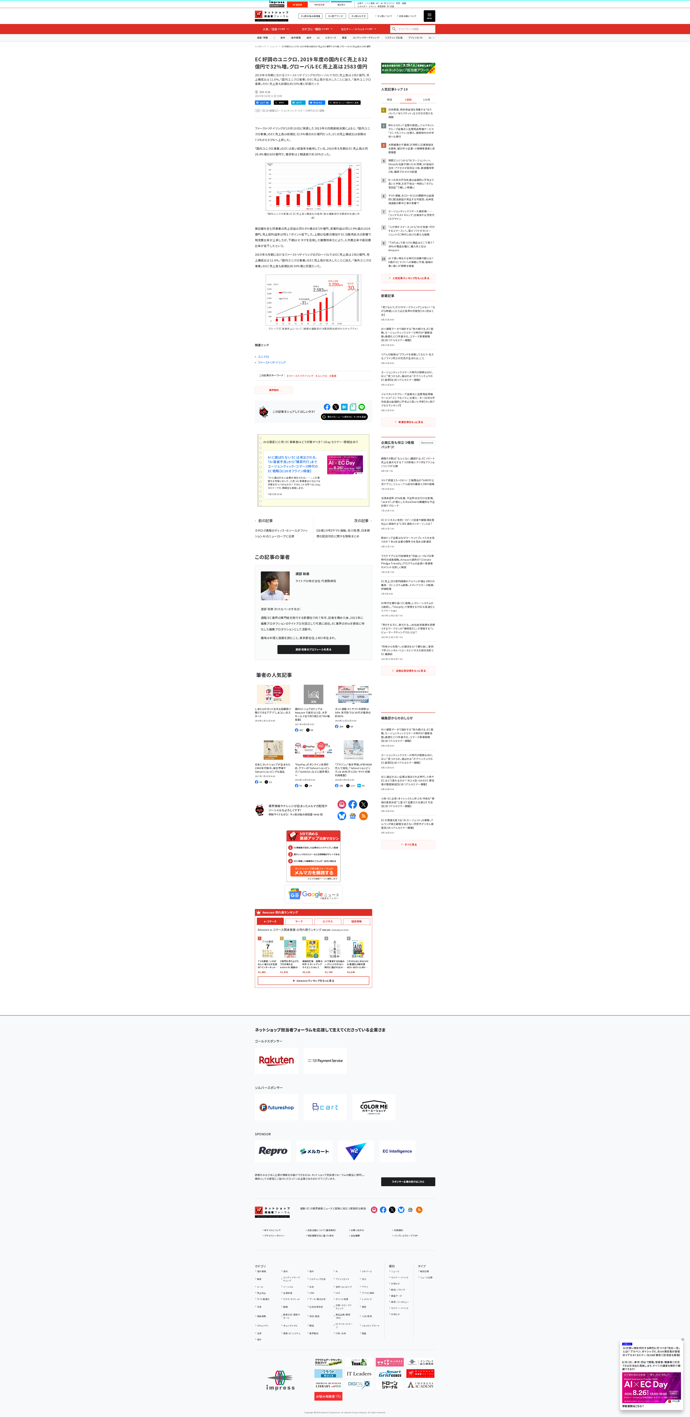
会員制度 (287, 1292)
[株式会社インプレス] (280, 1380)
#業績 (332, 376)
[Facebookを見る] (383, 1210)
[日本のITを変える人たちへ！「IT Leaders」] (359, 1375)
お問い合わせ (357, 1230)
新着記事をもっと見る (410, 422)
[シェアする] (327, 407)
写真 (259, 1306)
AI (318, 37)
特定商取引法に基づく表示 (321, 1235)
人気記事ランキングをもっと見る (411, 278)
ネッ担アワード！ (336, 15)
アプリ (365, 1286)
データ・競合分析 (317, 1299)
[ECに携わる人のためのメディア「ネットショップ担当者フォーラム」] (420, 1375)
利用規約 (398, 1230)
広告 (311, 1286)
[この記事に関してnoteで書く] (353, 407)
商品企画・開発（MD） (343, 1316)
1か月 (426, 99)
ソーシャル (288, 1286)
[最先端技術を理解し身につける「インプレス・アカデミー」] (420, 1386)
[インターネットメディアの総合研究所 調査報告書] (420, 1363)
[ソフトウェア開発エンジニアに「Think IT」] (359, 1363)
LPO (338, 1292)
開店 (311, 1325)
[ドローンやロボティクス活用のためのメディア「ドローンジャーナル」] (390, 1386)
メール (260, 1286)
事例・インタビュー (400, 1301)
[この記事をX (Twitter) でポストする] (335, 407)
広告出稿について (407, 15)
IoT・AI (379, 3)
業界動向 (313, 1333)
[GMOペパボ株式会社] (374, 1107)
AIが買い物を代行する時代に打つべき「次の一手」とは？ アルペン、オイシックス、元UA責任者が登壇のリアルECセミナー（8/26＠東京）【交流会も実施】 (651, 1351)
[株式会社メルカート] (314, 1151)
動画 (285, 1306)
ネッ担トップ (260, 46)
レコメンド (367, 1299)
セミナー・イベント (400, 1277)
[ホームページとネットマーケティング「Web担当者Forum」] (390, 1363)
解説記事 (424, 1271)
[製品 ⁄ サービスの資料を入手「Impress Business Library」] (328, 1386)
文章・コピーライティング (344, 1307)
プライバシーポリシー (274, 1235)
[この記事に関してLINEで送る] (361, 407)
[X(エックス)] (363, 804)
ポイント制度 (342, 1299)
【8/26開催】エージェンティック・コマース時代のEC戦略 (293, 110)
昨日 (389, 99)
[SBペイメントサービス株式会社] (325, 1061)
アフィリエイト (415, 37)
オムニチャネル (290, 1325)
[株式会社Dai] (325, 1107)
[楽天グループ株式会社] (276, 1061)
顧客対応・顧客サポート (291, 1316)
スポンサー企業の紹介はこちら (408, 1181)
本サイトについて (272, 1230)
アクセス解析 (368, 1292)
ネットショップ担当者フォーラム (271, 16)
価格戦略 (261, 1316)
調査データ (396, 1295)
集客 (344, 37)
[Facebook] (352, 804)
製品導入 (341, 5)
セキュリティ (263, 1325)
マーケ (299, 921)
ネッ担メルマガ (358, 15)
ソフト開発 (370, 3)
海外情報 (296, 37)
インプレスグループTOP (406, 1235)
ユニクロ (263, 356)
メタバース (330, 37)
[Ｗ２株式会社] (356, 1151)
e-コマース (270, 921)
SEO (364, 1278)
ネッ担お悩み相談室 (310, 15)
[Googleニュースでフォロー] (410, 1210)
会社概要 (355, 1235)
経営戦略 (356, 921)
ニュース (273, 46)
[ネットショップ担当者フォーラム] (272, 1215)
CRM (311, 1292)
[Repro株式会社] (273, 1151)
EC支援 (390, 6)
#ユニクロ (321, 376)
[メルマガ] (342, 804)
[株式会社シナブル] (397, 1151)
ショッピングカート (371, 1325)
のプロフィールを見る (313, 649)
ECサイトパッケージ (344, 1325)
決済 (259, 1333)
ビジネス (328, 921)
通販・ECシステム (291, 1333)
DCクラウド (389, 3)
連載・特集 (262, 37)
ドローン (372, 6)
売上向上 (261, 1292)
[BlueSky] (342, 816)
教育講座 (382, 6)
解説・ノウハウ (398, 1289)
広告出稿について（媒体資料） (322, 1230)
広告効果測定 (316, 1306)
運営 (364, 1306)
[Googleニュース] (352, 816)
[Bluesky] (401, 1210)
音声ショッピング (344, 1286)
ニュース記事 (426, 1277)
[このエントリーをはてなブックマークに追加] (344, 407)
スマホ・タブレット (291, 1299)
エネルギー (362, 6)
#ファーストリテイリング (300, 376)
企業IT (360, 3)
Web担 (318, 814)
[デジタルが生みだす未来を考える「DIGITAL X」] (359, 1386)
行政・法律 (341, 1333)
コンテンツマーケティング (366, 37)
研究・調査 (401, 3)
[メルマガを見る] (374, 1210)
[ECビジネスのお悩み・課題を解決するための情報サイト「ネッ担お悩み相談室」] (328, 1398)
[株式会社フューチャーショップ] (276, 1107)
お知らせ (395, 1283)
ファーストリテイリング (272, 362)
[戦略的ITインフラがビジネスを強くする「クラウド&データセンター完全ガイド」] (328, 1363)
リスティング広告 (394, 37)
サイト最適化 (263, 1299)
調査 (364, 1333)
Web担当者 (319, 5)
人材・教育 (367, 1316)
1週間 (408, 99)
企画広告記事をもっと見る (411, 670)
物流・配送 (314, 1316)
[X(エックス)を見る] (392, 1210)
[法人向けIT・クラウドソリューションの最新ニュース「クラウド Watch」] (328, 1375)
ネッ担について (384, 15)
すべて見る (411, 844)
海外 (282, 37)
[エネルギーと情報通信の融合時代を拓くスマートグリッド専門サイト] (390, 1375)
